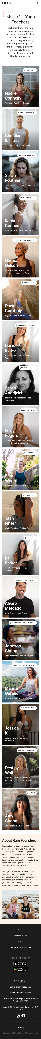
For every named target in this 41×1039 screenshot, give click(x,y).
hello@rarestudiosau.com (20, 987)
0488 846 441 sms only (20, 992)
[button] (37, 3)
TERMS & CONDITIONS (20, 947)
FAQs (20, 941)
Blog (20, 930)
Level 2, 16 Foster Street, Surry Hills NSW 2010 (20, 1008)
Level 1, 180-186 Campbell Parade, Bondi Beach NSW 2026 (20, 999)
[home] (6, 3)
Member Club (20, 935)
